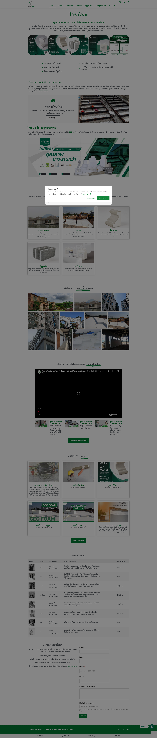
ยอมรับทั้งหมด (103, 198)
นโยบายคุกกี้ (87, 194)
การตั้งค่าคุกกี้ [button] (91, 198)
